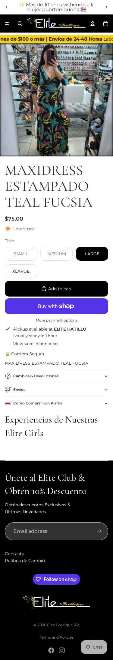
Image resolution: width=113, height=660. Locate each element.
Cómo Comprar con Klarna (37, 403)
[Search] (20, 23)
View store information (35, 343)
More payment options (56, 320)
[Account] (92, 23)
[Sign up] (99, 531)
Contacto (14, 553)
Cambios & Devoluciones (35, 376)
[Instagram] (61, 650)
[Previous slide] (6, 7)
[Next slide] (106, 7)
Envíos (19, 389)
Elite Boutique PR (63, 625)
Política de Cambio (25, 560)
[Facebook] (51, 650)
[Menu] (7, 23)
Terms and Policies (57, 637)
